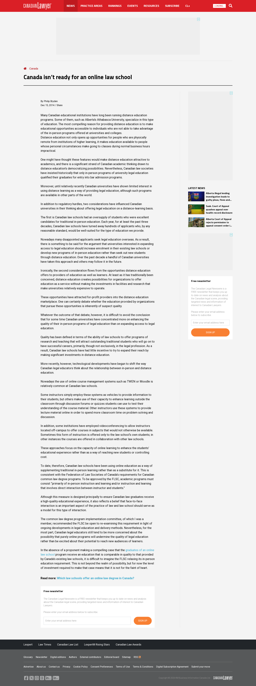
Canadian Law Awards (128, 644)
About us (41, 666)
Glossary (28, 657)
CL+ (187, 5)
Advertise (29, 666)
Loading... (219, 6)
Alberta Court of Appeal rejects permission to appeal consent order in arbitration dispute (218, 222)
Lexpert (28, 644)
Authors (73, 657)
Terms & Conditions (143, 666)
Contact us (54, 666)
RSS (136, 657)
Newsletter (41, 657)
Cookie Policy (80, 666)
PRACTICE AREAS (91, 5)
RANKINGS (114, 5)
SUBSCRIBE (172, 5)
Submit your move (200, 666)
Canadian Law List (67, 644)
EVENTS (132, 5)
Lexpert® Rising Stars (97, 644)
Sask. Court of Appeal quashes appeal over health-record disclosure (219, 209)
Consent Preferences (102, 666)
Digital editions (58, 657)
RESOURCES (151, 5)
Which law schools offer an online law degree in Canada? (95, 578)
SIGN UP (142, 620)
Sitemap (126, 657)
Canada (33, 68)
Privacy (66, 666)
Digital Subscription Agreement (172, 666)
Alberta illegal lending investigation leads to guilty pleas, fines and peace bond (218, 196)
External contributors (90, 657)
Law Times (44, 644)
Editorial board (111, 657)
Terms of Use (123, 666)
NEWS (71, 5)
